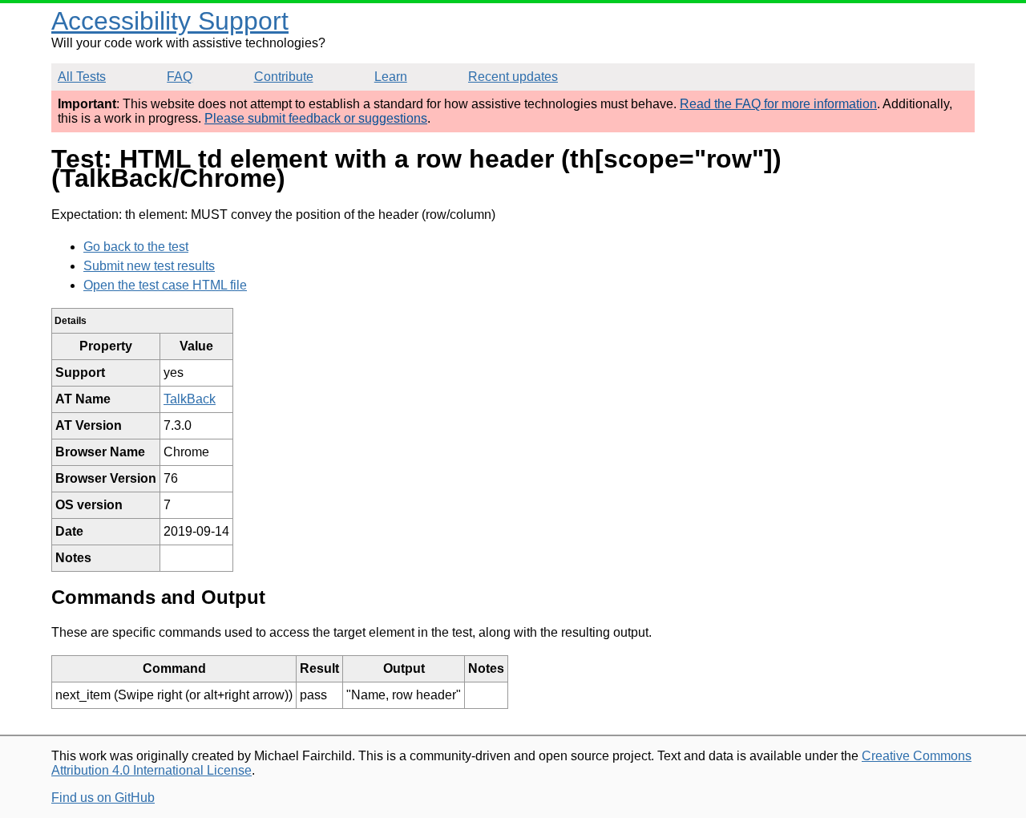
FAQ (179, 76)
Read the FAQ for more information (778, 104)
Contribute (283, 76)
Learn (390, 76)
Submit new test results (149, 266)
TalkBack (190, 399)
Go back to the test (135, 246)
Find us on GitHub (103, 797)
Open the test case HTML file (165, 285)
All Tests (82, 76)
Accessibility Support (170, 20)
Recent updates (513, 76)
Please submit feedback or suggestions (315, 118)
